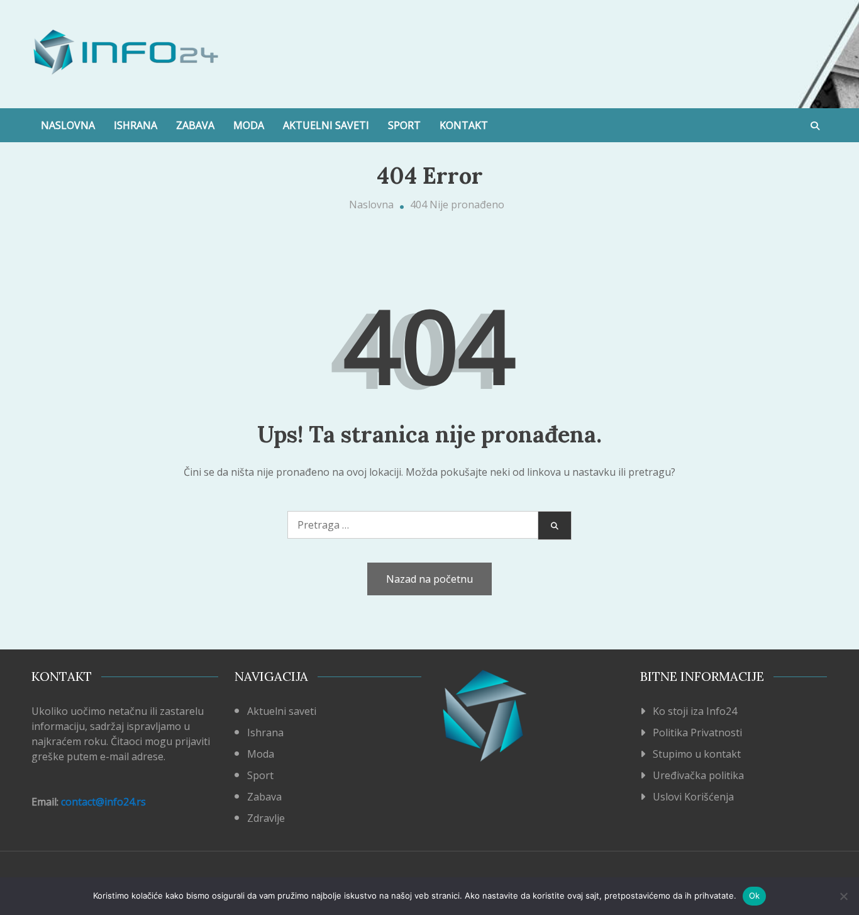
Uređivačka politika (698, 775)
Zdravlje (266, 818)
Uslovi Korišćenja (693, 797)
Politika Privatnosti (697, 732)
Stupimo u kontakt (697, 754)
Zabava (195, 125)
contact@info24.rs (103, 802)
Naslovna (68, 125)
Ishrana (135, 125)
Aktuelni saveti (326, 125)
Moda (248, 125)
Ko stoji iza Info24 (695, 711)
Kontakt (464, 125)
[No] (843, 896)
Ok (754, 895)
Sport (404, 125)
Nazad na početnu (429, 579)
